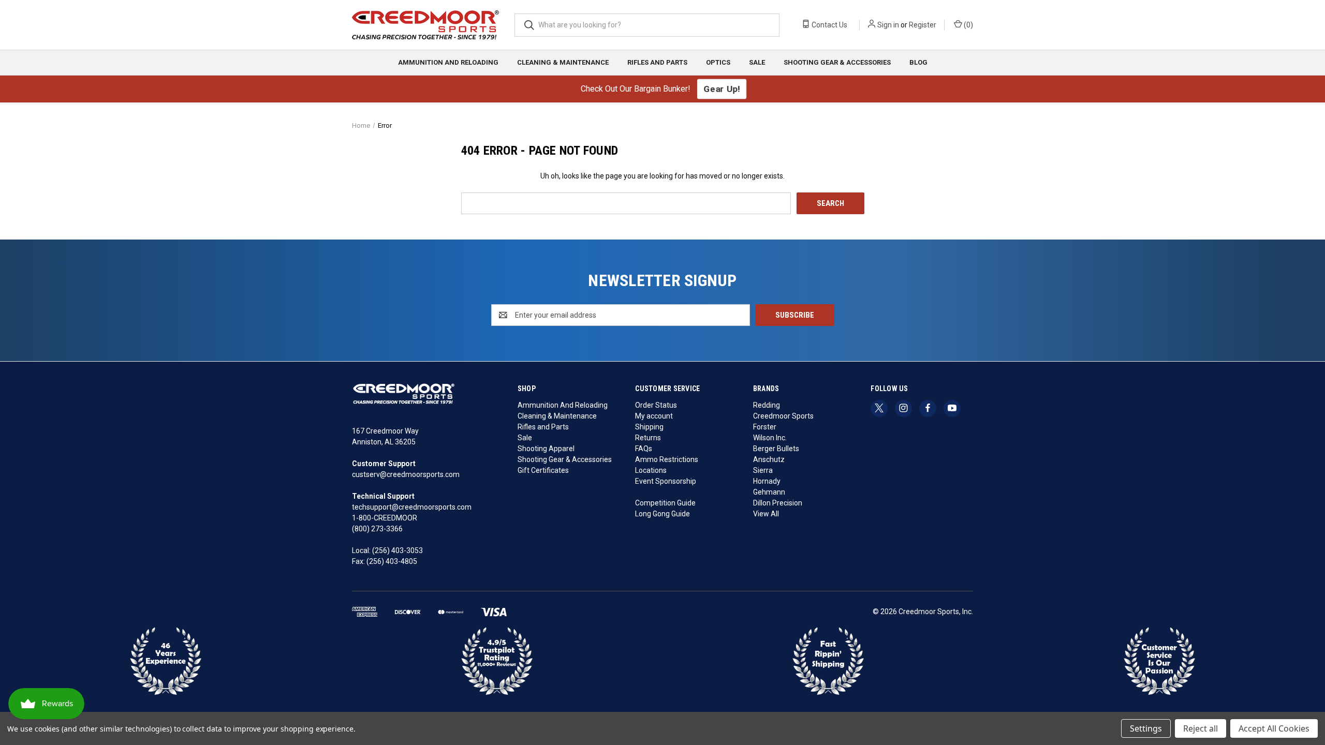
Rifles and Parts (657, 62)
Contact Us (828, 25)
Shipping (649, 427)
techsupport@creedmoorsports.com (412, 507)
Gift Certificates (543, 470)
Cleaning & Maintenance (563, 62)
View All (766, 514)
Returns (648, 438)
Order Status (656, 405)
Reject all (1200, 728)
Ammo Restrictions (666, 459)
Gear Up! (721, 88)
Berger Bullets (776, 448)
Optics (718, 62)
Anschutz (769, 459)
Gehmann (769, 492)
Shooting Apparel (546, 448)
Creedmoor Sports (783, 416)
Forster (764, 427)
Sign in (888, 25)
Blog (918, 62)
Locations (651, 470)
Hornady (767, 481)
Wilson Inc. (770, 438)
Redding (766, 405)
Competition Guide (665, 503)
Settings (1146, 728)
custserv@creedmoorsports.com (406, 474)
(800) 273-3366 (377, 529)
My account (654, 416)
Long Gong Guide (662, 514)
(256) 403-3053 (397, 550)
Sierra (763, 470)
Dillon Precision (777, 503)
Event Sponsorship (665, 481)
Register (922, 25)
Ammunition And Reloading (448, 62)
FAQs (643, 448)
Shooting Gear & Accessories (837, 62)
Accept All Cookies (1274, 728)
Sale (757, 62)
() (967, 25)
